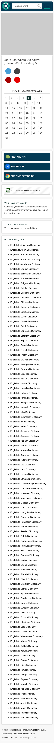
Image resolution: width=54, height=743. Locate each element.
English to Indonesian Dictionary (26, 417)
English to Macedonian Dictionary (26, 488)
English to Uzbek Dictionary (24, 631)
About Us (5, 737)
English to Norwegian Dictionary (26, 522)
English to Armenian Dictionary (25, 259)
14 (6, 108)
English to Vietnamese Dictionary (26, 636)
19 (41, 108)
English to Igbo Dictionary (22, 412)
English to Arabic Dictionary (23, 703)
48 (34, 133)
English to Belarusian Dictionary (25, 273)
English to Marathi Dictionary (24, 684)
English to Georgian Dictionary (25, 364)
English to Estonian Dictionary (25, 336)
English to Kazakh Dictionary (24, 440)
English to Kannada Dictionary (25, 689)
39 (13, 128)
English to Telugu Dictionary (23, 674)
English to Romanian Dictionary (25, 545)
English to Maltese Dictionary (24, 502)
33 (13, 123)
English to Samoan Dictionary (24, 555)
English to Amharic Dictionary (24, 254)
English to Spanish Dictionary (24, 593)
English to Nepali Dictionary (23, 712)
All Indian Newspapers (25, 190)
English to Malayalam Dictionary (26, 498)
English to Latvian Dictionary (24, 474)
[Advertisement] (27, 34)
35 (27, 123)
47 (27, 133)
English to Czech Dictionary (24, 316)
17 (27, 108)
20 (6, 113)
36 (34, 123)
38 (6, 128)
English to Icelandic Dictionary (25, 407)
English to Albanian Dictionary (24, 250)
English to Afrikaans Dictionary (25, 245)
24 (34, 113)
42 (34, 128)
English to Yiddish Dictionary (24, 646)
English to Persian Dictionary (24, 531)
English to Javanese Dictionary (25, 436)
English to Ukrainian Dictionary (25, 622)
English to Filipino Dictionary (24, 340)
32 (6, 123)
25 (41, 113)
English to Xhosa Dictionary (23, 641)
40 (20, 128)
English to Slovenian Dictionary (25, 584)
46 (20, 133)
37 (41, 123)
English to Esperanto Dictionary (25, 331)
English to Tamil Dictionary (23, 670)
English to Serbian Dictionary (24, 560)
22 (20, 113)
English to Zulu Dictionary (22, 655)
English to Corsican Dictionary (25, 307)
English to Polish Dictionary (23, 536)
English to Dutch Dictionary (23, 326)
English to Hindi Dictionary (23, 665)
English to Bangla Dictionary (24, 660)
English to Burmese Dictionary (25, 517)
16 (20, 108)
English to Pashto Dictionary (24, 526)
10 (18, 103)
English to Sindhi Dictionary (23, 569)
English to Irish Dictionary (22, 421)
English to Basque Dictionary (24, 269)
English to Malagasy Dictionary (25, 493)
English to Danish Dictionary (24, 321)
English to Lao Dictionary (22, 464)
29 (27, 118)
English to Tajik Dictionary (22, 612)
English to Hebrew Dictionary (24, 393)
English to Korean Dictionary (24, 450)
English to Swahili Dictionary (24, 603)
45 (13, 133)
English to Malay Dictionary (23, 708)
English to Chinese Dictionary (24, 302)
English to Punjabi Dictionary (24, 717)
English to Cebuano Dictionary (25, 293)
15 (13, 108)
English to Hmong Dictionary (24, 397)
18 (34, 108)
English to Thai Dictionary (22, 693)
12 (31, 103)
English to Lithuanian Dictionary (25, 479)
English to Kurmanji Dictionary (25, 455)
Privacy (14, 737)
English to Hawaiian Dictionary (25, 388)
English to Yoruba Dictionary (24, 650)
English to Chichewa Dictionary (25, 297)
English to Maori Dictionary (23, 507)
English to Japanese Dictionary (25, 431)
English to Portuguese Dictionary (26, 541)
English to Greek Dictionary (23, 374)
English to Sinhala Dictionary (24, 574)
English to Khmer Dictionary (24, 445)
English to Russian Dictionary (24, 550)
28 (20, 118)
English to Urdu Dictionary (23, 627)
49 (41, 133)
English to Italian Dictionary (23, 426)
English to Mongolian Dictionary (25, 512)
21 (13, 113)
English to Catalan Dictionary (24, 288)
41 (27, 128)
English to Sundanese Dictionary (26, 598)
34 (20, 123)
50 (6, 138)
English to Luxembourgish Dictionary (28, 483)
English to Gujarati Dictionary (24, 679)
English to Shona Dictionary (23, 565)
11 (25, 103)
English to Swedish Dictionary (24, 607)
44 (6, 133)
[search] (39, 6)
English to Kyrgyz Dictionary (24, 459)
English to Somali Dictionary (24, 588)
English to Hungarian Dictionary (25, 402)
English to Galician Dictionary (24, 359)
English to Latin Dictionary (23, 469)
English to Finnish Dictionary (24, 345)
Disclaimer (23, 737)
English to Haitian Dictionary (24, 378)
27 (13, 118)
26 (6, 118)
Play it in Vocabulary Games (27, 91)
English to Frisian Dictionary (24, 354)
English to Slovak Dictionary (24, 579)
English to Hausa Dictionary (24, 383)
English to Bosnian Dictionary (24, 278)
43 (41, 128)
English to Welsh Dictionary (23, 698)
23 (27, 113)
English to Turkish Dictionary (24, 617)
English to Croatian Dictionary (24, 312)
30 (34, 118)
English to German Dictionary (24, 369)
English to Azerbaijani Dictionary (26, 264)
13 (38, 103)
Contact (33, 737)
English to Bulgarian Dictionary (25, 283)
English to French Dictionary (24, 350)
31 (41, 118)
